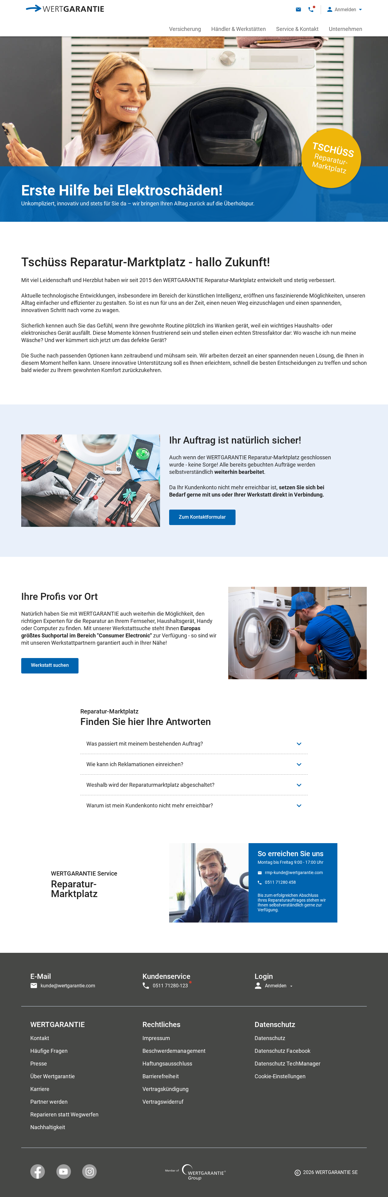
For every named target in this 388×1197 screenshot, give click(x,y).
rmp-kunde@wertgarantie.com (294, 872)
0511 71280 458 (280, 882)
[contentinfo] (326, 1174)
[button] (344, 9)
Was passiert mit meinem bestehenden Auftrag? (144, 743)
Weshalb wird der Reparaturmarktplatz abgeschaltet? (150, 785)
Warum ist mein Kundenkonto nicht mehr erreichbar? (149, 805)
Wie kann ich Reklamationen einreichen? (134, 764)
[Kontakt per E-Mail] (298, 9)
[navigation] (194, 979)
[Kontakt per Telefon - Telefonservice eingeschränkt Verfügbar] (310, 9)
